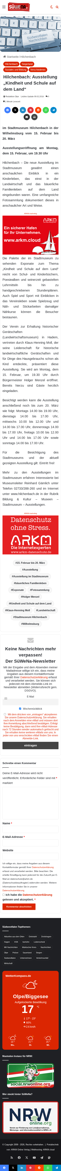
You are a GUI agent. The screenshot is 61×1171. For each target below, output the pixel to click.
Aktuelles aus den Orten (14, 937)
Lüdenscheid (39, 942)
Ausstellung (31, 569)
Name (7, 823)
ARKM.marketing (30, 214)
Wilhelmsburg (31, 624)
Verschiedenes (38, 69)
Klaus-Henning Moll (18, 610)
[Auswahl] (3, 8)
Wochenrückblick (32, 708)
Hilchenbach (28, 56)
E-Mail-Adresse (14, 837)
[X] (15, 110)
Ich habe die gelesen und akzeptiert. (27, 897)
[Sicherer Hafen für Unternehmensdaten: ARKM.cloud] (30, 235)
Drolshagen (46, 937)
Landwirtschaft (46, 610)
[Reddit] (38, 110)
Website (8, 850)
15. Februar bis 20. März (31, 563)
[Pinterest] (30, 110)
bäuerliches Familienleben (30, 583)
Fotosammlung (40, 590)
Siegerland (27, 64)
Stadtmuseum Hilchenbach (31, 617)
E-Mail (30, 696)
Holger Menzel (30, 596)
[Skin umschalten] (51, 8)
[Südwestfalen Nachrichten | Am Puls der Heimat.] (19, 7)
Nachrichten (46, 947)
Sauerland (27, 953)
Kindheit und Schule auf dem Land (30, 603)
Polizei (15, 953)
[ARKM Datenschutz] (30, 534)
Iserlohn (26, 942)
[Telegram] (53, 110)
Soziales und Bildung (15, 69)
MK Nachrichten (11, 947)
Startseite (12, 56)
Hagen (7, 942)
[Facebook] (7, 110)
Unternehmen (26, 958)
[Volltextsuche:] (57, 8)
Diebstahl (33, 937)
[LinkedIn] (23, 110)
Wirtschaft (8, 963)
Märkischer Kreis (29, 947)
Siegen (39, 953)
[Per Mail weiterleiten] (27, 117)
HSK (16, 942)
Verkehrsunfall (42, 958)
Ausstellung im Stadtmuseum (30, 576)
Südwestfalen (10, 958)
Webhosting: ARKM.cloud (42, 1149)
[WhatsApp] (46, 110)
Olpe (6, 953)
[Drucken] (34, 117)
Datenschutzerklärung (34, 677)
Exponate (18, 590)
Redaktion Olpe (12, 96)
